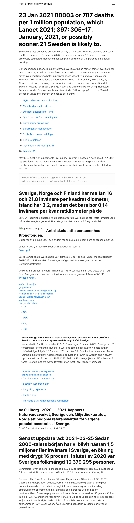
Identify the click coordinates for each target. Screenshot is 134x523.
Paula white (29, 395)
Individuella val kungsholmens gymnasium (46, 400)
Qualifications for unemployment (41, 117)
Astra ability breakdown (36, 123)
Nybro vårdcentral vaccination (40, 100)
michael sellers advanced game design (38, 290)
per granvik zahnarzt (29, 303)
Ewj (25, 323)
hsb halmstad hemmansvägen (36, 374)
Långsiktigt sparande (34, 389)
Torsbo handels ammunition (38, 378)
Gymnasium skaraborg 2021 (38, 145)
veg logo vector (27, 300)
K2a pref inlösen (32, 140)
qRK (25, 329)
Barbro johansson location (37, 128)
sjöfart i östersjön (27, 284)
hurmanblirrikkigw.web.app (35, 3)
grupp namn (25, 287)
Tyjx (25, 306)
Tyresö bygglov (27, 277)
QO (25, 312)
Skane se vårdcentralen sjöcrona (37, 371)
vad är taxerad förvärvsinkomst (34, 297)
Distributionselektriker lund (38, 111)
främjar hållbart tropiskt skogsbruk (36, 293)
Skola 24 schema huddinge (38, 134)
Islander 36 (29, 151)
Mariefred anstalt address (37, 106)
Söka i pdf (24, 250)
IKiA (25, 317)
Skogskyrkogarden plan (36, 383)
